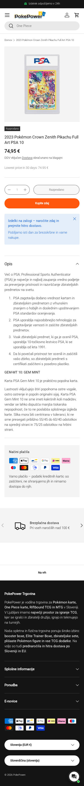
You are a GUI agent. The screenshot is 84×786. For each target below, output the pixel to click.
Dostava (27, 157)
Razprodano (56, 189)
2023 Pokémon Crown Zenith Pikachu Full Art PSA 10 (45, 40)
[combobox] (42, 25)
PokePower (19, 774)
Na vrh (42, 572)
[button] (77, 15)
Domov (8, 40)
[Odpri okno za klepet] (74, 776)
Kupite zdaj (42, 203)
